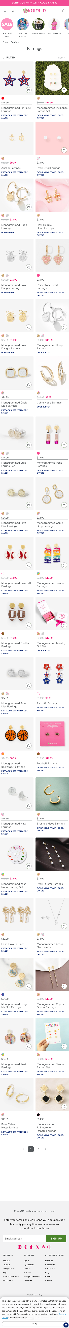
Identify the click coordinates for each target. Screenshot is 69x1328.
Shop (5, 42)
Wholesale (28, 1280)
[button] (62, 58)
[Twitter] (38, 1247)
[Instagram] (20, 1247)
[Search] (13, 11)
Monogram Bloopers (32, 1276)
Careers (48, 1280)
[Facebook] (26, 1247)
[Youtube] (49, 1247)
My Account (28, 1265)
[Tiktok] (31, 1247)
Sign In (26, 1261)
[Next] (45, 1149)
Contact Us (50, 1265)
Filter (10, 57)
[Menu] (5, 11)
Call (46, 1269)
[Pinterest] (43, 1247)
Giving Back (8, 1280)
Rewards (27, 1273)
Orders (27, 1269)
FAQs (47, 1273)
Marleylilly (38, 1295)
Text (53, 1269)
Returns (48, 1276)
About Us (7, 1261)
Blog (4, 1273)
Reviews (6, 1265)
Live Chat (49, 1261)
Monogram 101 (9, 1269)
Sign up (56, 1238)
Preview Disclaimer (11, 1276)
